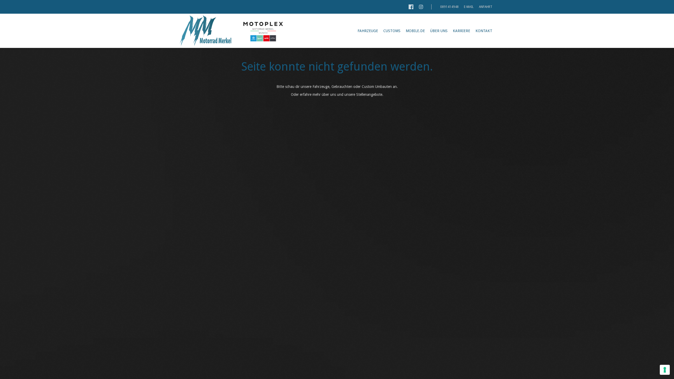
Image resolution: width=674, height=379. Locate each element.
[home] (205, 31)
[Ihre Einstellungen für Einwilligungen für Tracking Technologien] (665, 370)
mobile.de (415, 31)
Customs (391, 31)
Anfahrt (485, 7)
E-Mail (469, 7)
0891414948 (449, 7)
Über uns (439, 31)
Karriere (461, 31)
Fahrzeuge (368, 31)
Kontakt (483, 31)
